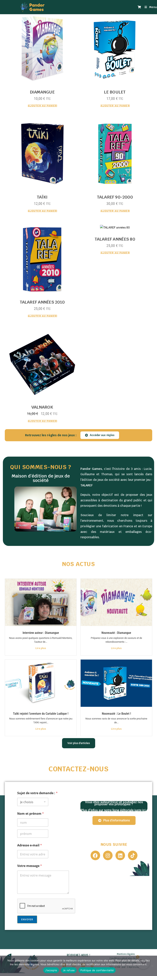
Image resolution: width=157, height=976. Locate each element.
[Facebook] (95, 855)
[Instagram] (108, 855)
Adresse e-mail (29, 845)
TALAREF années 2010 (42, 302)
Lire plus (40, 648)
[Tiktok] (132, 855)
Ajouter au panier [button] (42, 106)
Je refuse (69, 970)
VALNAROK (42, 407)
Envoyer (27, 919)
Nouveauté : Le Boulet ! (116, 713)
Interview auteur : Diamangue (41, 633)
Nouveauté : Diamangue (116, 633)
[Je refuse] (152, 966)
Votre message (29, 866)
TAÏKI (42, 197)
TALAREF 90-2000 (115, 197)
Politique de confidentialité (97, 970)
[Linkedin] (120, 855)
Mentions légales (126, 954)
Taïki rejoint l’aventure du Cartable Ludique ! (40, 713)
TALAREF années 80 (115, 239)
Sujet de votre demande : (37, 793)
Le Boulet (115, 92)
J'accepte (51, 970)
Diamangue (42, 92)
